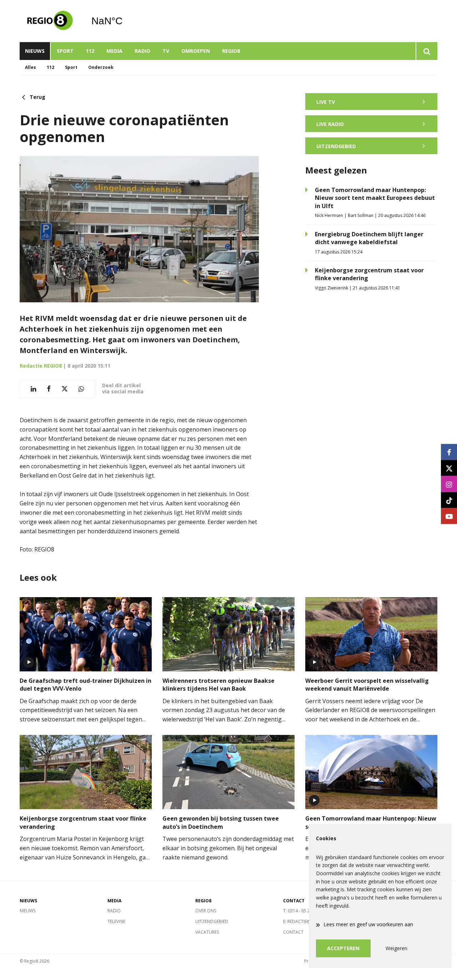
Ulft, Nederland (125, 21)
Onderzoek (101, 67)
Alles (30, 67)
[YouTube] (449, 516)
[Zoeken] (426, 51)
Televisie (116, 921)
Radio (142, 50)
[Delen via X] (64, 389)
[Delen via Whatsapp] (81, 389)
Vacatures (207, 932)
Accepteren (343, 948)
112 (90, 50)
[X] (449, 468)
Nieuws (35, 50)
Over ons (205, 911)
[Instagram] (449, 484)
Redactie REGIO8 (41, 365)
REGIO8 (231, 50)
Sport (65, 50)
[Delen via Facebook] (48, 389)
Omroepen (195, 50)
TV (165, 50)
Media (114, 50)
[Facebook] (449, 452)
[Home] (50, 21)
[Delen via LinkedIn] (33, 389)
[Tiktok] (449, 500)
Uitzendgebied (211, 921)
